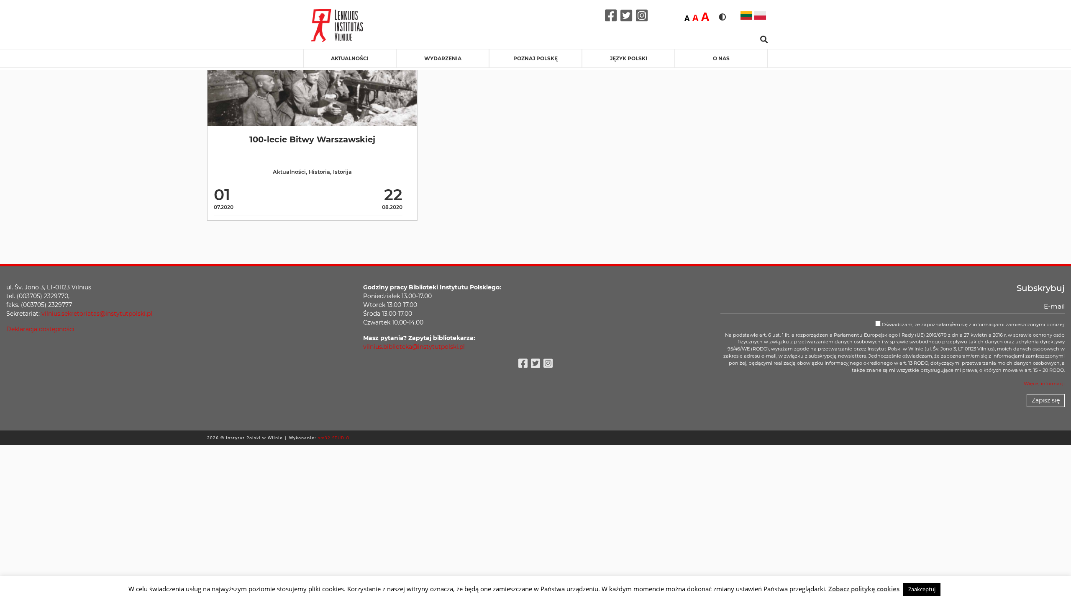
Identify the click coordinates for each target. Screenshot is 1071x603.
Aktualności (350, 58)
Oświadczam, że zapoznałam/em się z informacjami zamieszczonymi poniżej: (973, 324)
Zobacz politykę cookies (863, 589)
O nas (721, 58)
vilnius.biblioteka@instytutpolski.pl (414, 346)
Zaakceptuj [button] (921, 589)
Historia (319, 172)
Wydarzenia (442, 58)
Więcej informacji (1044, 384)
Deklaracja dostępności (40, 329)
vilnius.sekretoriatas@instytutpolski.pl (96, 313)
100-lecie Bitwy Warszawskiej (312, 139)
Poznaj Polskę (535, 58)
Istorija (342, 172)
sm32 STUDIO (334, 438)
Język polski (628, 58)
